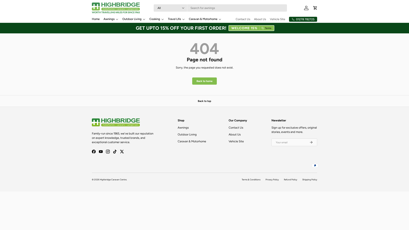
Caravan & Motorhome (203, 19)
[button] (251, 28)
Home (96, 19)
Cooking (154, 19)
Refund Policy (290, 179)
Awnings (109, 19)
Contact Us (243, 19)
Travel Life (174, 19)
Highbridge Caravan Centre (113, 179)
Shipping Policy (309, 179)
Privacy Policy (272, 179)
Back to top (204, 101)
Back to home (204, 81)
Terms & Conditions (251, 179)
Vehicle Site (277, 19)
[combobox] (220, 8)
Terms (268, 28)
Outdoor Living (132, 19)
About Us (260, 19)
